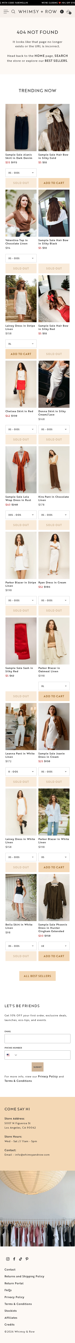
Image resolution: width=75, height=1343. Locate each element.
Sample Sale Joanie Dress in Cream (51, 755)
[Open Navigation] (7, 11)
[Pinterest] (27, 1259)
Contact (10, 1269)
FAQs (8, 1290)
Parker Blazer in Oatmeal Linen (49, 669)
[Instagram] (8, 1259)
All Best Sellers (37, 976)
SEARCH (61, 56)
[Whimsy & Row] (37, 11)
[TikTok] (20, 1259)
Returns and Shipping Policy (24, 1276)
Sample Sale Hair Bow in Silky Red (53, 327)
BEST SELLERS (56, 60)
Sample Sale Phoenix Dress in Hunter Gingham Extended (52, 928)
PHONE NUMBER (13, 1047)
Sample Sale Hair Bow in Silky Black (53, 242)
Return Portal (14, 1283)
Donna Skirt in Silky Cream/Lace (52, 413)
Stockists (11, 1311)
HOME (40, 56)
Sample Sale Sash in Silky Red (19, 669)
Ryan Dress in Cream (52, 582)
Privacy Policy (48, 1076)
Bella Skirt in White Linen (19, 926)
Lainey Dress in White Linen (20, 840)
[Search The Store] (13, 11)
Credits (10, 1324)
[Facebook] (14, 1259)
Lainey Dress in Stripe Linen (20, 327)
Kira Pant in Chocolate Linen (53, 498)
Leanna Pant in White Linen (20, 755)
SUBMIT (37, 1067)
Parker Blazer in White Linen (53, 840)
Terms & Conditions (18, 1081)
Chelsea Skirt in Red (19, 411)
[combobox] (11, 1055)
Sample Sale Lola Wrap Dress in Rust (18, 498)
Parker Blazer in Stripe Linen (20, 584)
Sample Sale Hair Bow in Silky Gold (53, 156)
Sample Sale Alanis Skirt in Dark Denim (18, 156)
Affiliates (11, 1318)
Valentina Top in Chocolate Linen (16, 242)
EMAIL (8, 1031)
